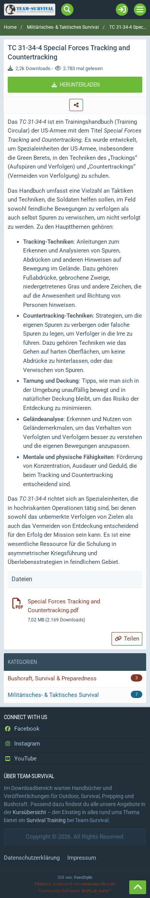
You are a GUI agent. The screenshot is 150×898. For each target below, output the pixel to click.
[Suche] (67, 9)
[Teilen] (76, 105)
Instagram (26, 743)
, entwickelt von (75, 884)
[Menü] (140, 9)
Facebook (26, 728)
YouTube (25, 758)
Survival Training (46, 820)
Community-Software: (75, 890)
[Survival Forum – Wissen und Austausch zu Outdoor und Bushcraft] (29, 9)
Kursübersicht (29, 812)
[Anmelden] (122, 9)
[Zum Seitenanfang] (137, 887)
